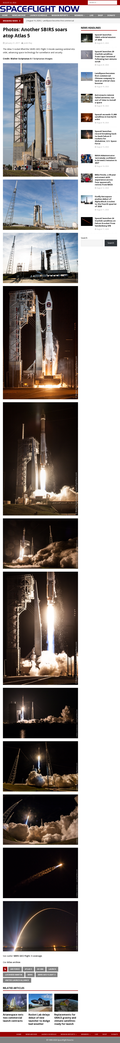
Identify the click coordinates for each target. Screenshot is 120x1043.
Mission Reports (60, 15)
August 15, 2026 (103, 147)
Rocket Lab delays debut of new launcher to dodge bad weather (39, 1019)
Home (5, 15)
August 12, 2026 (103, 188)
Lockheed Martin (13, 974)
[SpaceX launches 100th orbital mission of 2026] (87, 38)
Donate (111, 15)
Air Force (15, 969)
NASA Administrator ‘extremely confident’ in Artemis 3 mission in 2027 (106, 159)
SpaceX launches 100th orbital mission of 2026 (105, 37)
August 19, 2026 (103, 86)
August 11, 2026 (103, 210)
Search (84, 237)
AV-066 (40, 969)
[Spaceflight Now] (39, 10)
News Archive (18, 15)
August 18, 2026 (103, 106)
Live (91, 15)
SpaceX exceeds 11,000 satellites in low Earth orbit (106, 117)
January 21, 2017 (12, 43)
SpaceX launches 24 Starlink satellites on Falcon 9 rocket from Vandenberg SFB (105, 222)
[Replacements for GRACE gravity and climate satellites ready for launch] (66, 1003)
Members (78, 15)
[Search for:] (102, 2)
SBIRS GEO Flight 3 (46, 974)
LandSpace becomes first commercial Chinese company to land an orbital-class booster (105, 78)
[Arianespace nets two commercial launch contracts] (15, 1003)
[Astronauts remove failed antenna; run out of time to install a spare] (87, 98)
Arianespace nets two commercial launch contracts (13, 1017)
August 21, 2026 (103, 43)
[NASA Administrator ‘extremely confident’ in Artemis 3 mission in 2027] (87, 158)
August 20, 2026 (103, 65)
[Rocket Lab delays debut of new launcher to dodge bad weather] (40, 1003)
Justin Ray (28, 43)
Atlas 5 (28, 969)
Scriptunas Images (42, 58)
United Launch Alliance (17, 980)
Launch (52, 969)
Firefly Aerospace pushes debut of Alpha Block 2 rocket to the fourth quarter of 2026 (106, 201)
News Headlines (91, 27)
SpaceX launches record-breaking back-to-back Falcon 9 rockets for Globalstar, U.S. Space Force (106, 137)
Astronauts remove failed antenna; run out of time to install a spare (105, 99)
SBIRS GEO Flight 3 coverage (27, 955)
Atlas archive (13, 962)
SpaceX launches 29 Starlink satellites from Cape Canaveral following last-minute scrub (106, 56)
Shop (100, 15)
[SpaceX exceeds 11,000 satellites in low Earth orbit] (87, 117)
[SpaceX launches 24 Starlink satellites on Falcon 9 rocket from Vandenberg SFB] (87, 221)
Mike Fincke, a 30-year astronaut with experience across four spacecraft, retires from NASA (105, 179)
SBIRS (30, 974)
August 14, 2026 (103, 166)
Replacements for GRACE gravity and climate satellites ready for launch (65, 1019)
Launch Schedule (38, 15)
